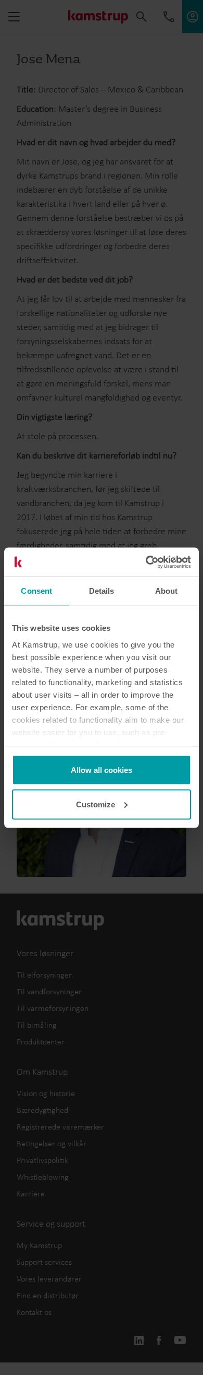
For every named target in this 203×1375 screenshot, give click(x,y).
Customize (95, 804)
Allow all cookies (101, 770)
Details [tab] (102, 590)
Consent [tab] (36, 590)
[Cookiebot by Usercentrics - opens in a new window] (146, 562)
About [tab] (166, 590)
